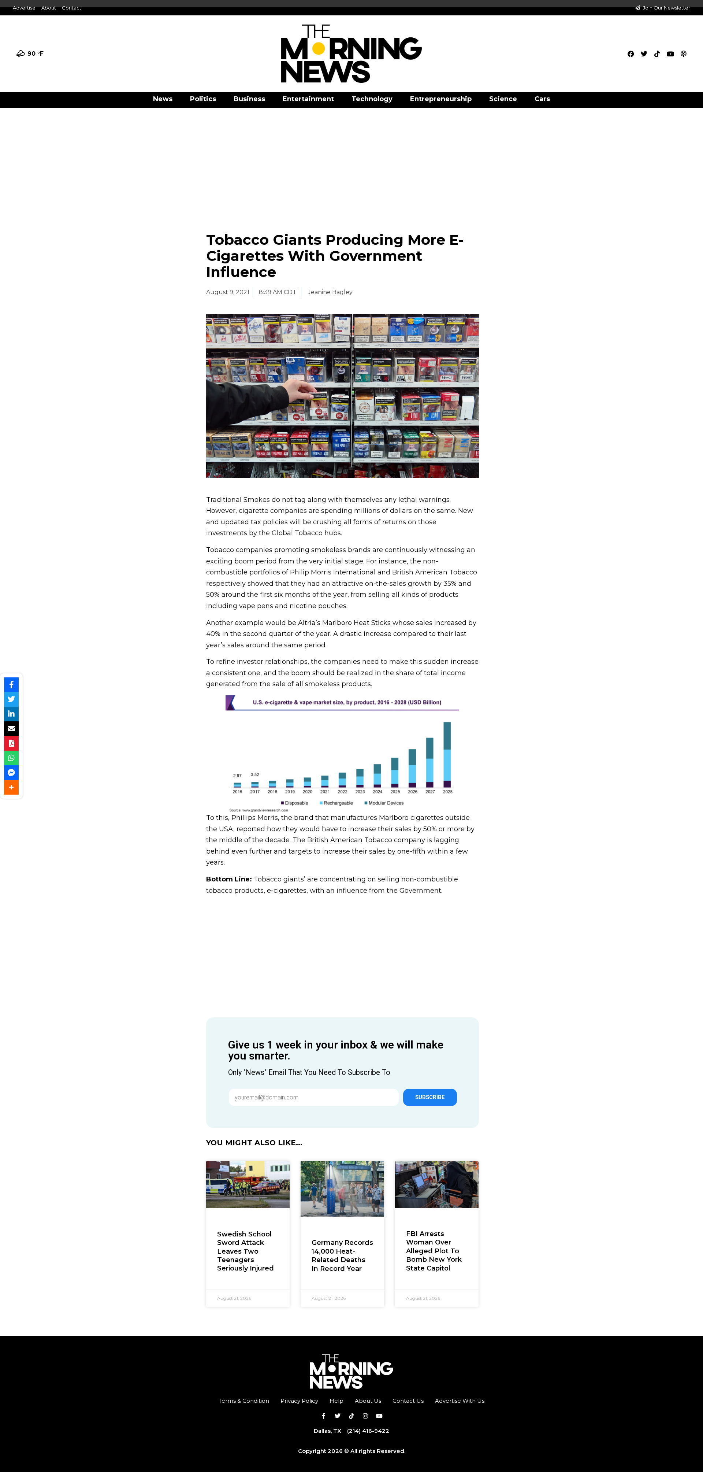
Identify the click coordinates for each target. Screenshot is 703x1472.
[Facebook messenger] (11, 772)
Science (503, 99)
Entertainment (308, 99)
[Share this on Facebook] (11, 684)
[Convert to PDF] (11, 743)
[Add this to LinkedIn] (11, 714)
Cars (542, 99)
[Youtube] (670, 53)
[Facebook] (630, 53)
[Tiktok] (657, 53)
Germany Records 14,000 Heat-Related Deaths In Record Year (342, 1255)
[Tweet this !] (11, 699)
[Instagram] (365, 1416)
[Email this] (11, 728)
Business (249, 99)
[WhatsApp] (11, 758)
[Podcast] (683, 53)
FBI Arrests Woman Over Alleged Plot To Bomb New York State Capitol (434, 1251)
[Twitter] (644, 53)
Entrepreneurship (441, 99)
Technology (372, 99)
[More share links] (11, 787)
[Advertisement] (351, 162)
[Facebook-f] (324, 1416)
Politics (203, 99)
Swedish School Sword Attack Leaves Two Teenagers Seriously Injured (245, 1251)
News (162, 99)
